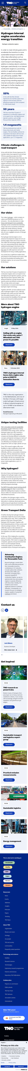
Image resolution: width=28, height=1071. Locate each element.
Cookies (6, 1036)
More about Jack (9, 650)
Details (2, 1062)
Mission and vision (10, 932)
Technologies (8, 965)
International (8, 1001)
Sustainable (9, 862)
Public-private (8, 987)
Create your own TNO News (15, 1018)
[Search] (25, 2)
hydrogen (10, 217)
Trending (7, 916)
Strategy (7, 935)
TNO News (8, 920)
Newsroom (6, 892)
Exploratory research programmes (14, 968)
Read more (9, 345)
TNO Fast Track (9, 991)
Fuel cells (3, 250)
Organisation (8, 928)
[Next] (6, 610)
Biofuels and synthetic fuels (8, 198)
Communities (8, 946)
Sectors (7, 880)
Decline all (21, 1066)
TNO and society (9, 942)
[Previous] (2, 610)
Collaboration (7, 980)
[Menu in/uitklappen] (2, 3)
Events (7, 899)
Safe (6, 871)
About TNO (6, 925)
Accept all (7, 1066)
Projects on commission (11, 984)
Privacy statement (9, 1040)
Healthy (7, 867)
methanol (7, 594)
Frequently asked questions (12, 949)
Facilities (7, 958)
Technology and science (10, 954)
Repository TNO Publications (12, 975)
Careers (7, 885)
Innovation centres (10, 997)
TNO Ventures (8, 994)
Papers (7, 913)
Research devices (10, 961)
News (6, 895)
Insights (7, 906)
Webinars (7, 902)
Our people (8, 939)
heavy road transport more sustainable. (12, 223)
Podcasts (7, 909)
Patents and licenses (10, 972)
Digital (7, 876)
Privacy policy (12, 1062)
